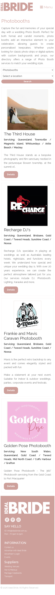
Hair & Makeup (10, 570)
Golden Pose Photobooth (27, 445)
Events (7, 557)
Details (11, 174)
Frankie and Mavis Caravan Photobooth (23, 336)
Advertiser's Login (12, 554)
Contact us (9, 547)
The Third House (19, 134)
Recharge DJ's (17, 229)
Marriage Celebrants (13, 573)
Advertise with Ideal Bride (15, 550)
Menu (48, 7)
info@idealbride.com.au (17, 531)
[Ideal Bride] (17, 10)
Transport (8, 576)
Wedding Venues (11, 566)
